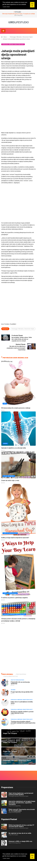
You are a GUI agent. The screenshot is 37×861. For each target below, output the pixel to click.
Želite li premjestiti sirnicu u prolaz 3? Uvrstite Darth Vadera (21, 825)
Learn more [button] (6, 858)
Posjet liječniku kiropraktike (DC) (22, 692)
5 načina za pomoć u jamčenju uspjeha (14, 597)
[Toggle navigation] (3, 30)
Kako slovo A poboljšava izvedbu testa (22, 702)
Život (4, 403)
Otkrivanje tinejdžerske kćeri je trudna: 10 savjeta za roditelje (18, 13)
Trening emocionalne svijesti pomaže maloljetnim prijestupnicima (23, 722)
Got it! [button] (32, 856)
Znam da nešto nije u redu (10, 480)
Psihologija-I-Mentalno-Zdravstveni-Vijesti (21, 37)
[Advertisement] (18, 112)
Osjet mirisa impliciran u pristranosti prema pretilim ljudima (21, 793)
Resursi (5, 443)
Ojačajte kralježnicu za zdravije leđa (13, 448)
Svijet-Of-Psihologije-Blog (10, 533)
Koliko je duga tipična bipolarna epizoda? (15, 537)
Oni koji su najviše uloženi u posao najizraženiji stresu (22, 712)
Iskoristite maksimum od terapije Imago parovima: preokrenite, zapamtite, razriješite (22, 802)
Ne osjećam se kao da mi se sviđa (20, 833)
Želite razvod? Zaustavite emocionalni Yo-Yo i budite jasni (22, 810)
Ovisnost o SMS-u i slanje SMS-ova (20, 841)
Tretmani (13, 689)
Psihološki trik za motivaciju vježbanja (20, 682)
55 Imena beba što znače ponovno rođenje (15, 408)
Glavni (5, 37)
